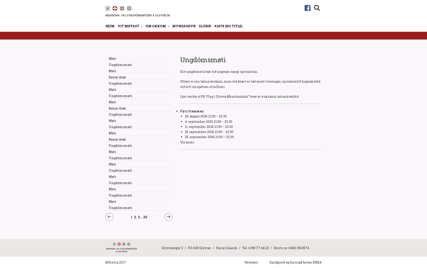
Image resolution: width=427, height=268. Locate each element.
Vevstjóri (251, 262)
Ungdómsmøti (120, 65)
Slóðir (205, 26)
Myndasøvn (184, 26)
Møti (112, 58)
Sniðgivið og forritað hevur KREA (296, 262)
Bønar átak (117, 77)
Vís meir (187, 142)
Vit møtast (128, 26)
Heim (110, 26)
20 (145, 217)
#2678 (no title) (228, 26)
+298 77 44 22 (258, 248)
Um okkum (155, 26)
